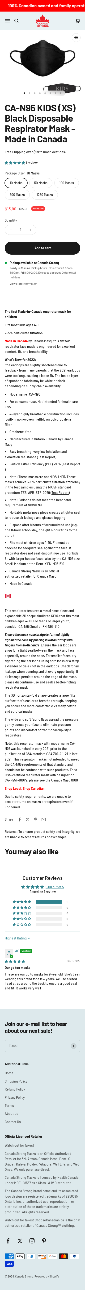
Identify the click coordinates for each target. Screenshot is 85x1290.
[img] (15, 961)
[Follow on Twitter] (20, 1241)
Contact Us (13, 1122)
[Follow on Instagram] (32, 1241)
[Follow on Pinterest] (44, 1241)
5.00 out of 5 (55, 887)
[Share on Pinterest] (36, 819)
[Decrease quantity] (11, 230)
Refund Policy (15, 1089)
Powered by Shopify (46, 1276)
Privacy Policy (15, 1098)
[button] (15, 163)
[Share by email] (44, 819)
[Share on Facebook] (20, 819)
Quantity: (11, 220)
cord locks (57, 661)
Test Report (46, 457)
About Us (11, 1114)
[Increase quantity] (30, 230)
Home (9, 1073)
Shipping (19, 152)
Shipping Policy (16, 1081)
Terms (9, 1106)
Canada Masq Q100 (64, 780)
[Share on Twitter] (28, 819)
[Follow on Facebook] (8, 1241)
